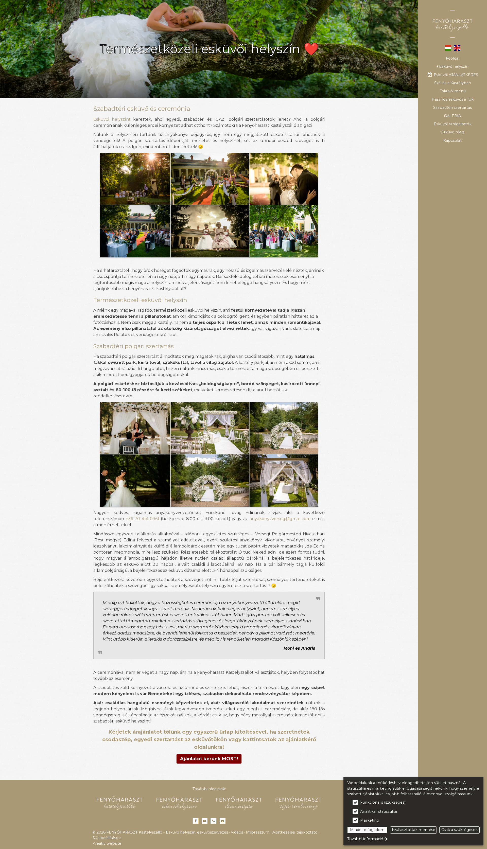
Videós (237, 832)
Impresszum (258, 832)
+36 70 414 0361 (142, 518)
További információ (365, 839)
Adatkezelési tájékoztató (295, 832)
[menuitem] (452, 58)
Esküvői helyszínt (112, 119)
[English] (457, 47)
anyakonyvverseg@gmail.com (280, 518)
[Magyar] (448, 47)
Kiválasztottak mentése (413, 829)
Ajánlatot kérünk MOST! (209, 759)
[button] (452, 67)
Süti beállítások (107, 838)
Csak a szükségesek (459, 829)
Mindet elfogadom (367, 829)
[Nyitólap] (452, 24)
